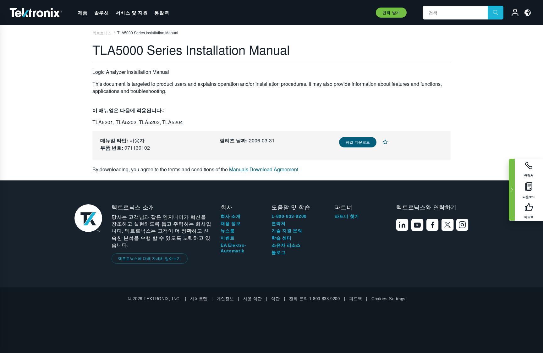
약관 (275, 298)
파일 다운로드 (358, 142)
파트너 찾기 (347, 216)
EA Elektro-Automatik (233, 248)
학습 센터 (281, 237)
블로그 (278, 252)
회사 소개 (230, 216)
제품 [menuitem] (83, 12)
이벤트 (227, 237)
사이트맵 (198, 298)
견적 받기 (391, 12)
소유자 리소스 (286, 245)
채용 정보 (230, 223)
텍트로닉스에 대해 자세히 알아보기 (149, 258)
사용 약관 (252, 298)
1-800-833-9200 (289, 216)
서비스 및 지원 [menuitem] (132, 12)
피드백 (355, 298)
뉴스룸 (227, 230)
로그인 (512, 13)
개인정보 (225, 298)
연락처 (278, 223)
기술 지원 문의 (287, 230)
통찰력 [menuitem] (161, 12)
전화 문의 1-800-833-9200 (314, 298)
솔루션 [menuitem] (101, 12)
